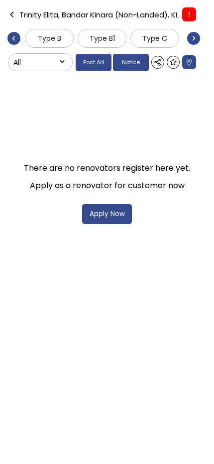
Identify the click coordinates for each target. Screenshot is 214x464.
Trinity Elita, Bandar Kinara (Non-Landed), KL (99, 14)
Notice (131, 62)
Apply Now (107, 214)
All (17, 62)
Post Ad (93, 62)
